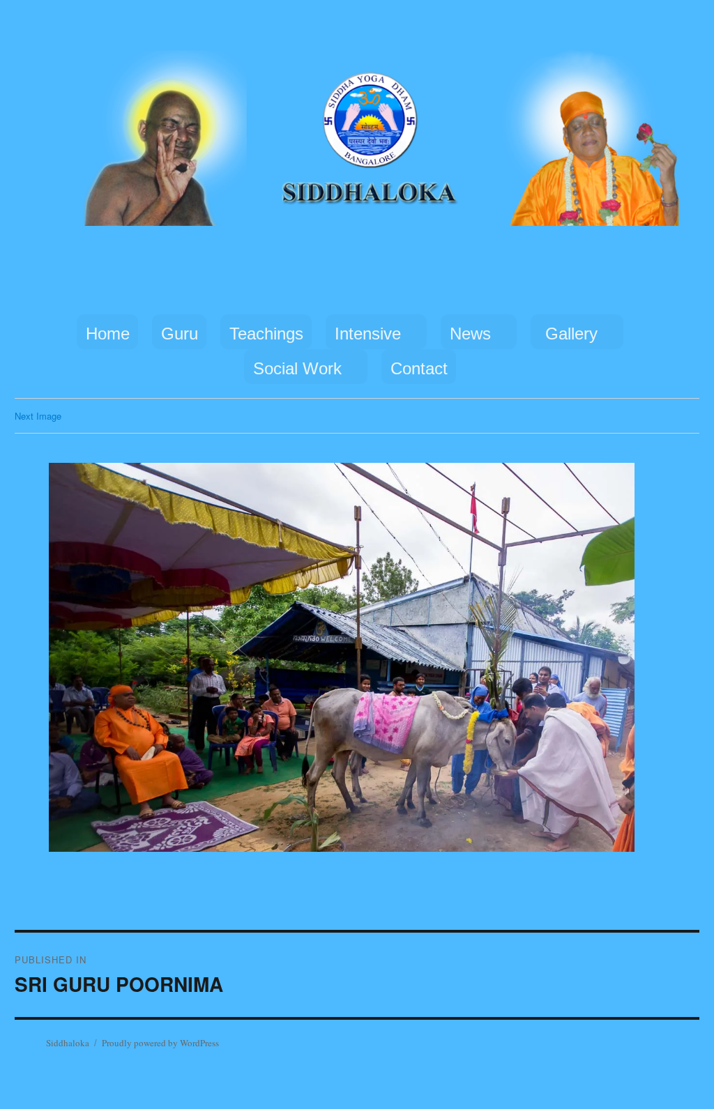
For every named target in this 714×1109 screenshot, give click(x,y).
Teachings (266, 333)
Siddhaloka (67, 1043)
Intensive (368, 333)
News (470, 333)
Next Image (38, 415)
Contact (419, 368)
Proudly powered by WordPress (160, 1043)
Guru (179, 333)
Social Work (297, 368)
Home (108, 333)
